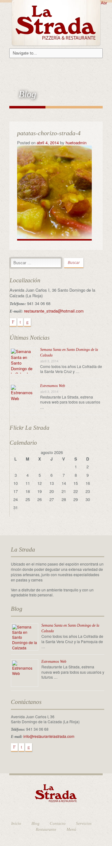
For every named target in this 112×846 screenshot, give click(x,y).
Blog (35, 823)
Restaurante (46, 829)
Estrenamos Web (52, 386)
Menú (71, 829)
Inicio (16, 823)
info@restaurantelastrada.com (48, 736)
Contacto (58, 823)
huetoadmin (76, 143)
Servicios (83, 823)
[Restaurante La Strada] (56, 22)
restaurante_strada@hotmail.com (54, 311)
